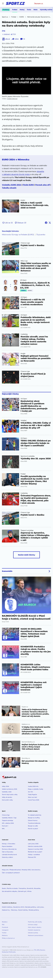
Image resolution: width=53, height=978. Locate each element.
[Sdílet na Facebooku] (46, 222)
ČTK (3, 31)
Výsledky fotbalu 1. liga (9, 818)
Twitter (4, 933)
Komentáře (7, 571)
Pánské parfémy (34, 910)
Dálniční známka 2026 (35, 846)
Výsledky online (46, 9)
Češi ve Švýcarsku (7, 852)
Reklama (5, 935)
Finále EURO (28, 185)
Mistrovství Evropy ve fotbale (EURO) (18, 234)
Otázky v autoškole (34, 854)
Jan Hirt (30, 792)
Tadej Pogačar (32, 794)
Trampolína (22, 888)
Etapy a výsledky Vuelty (35, 789)
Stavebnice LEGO (18, 907)
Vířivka (29, 891)
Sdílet (17, 39)
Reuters (42, 950)
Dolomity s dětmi (7, 857)
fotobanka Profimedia (9, 952)
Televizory (14, 910)
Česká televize (12, 99)
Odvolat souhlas (33, 933)
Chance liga (5, 815)
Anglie (23, 353)
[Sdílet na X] (50, 222)
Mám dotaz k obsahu (34, 927)
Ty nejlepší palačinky (34, 815)
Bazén (4, 888)
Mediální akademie (34, 930)
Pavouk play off (42, 185)
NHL (3, 828)
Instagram (5, 930)
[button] (10, 206)
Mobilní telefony (7, 907)
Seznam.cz (38, 3)
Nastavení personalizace (35, 935)
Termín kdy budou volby (10, 794)
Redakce (4, 922)
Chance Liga (25, 243)
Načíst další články (26, 555)
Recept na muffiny (34, 818)
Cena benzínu (35, 870)
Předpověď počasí (15, 870)
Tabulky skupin (9, 188)
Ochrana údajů (32, 924)
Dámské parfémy (30, 907)
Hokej (22, 9)
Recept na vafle (33, 826)
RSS (3, 924)
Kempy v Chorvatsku (8, 843)
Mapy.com (5, 870)
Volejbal (23, 420)
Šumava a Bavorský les (9, 849)
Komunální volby (7, 800)
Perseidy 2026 (26, 870)
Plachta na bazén (12, 888)
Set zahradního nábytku (9, 891)
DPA (38, 950)
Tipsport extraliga (27, 530)
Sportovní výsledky (28, 456)
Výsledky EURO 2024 (11, 185)
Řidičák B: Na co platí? (35, 852)
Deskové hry (6, 910)
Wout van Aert (32, 797)
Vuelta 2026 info (33, 786)
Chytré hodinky (23, 910)
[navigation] (3, 3)
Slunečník (30, 888)
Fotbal (14, 9)
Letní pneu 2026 (33, 843)
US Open (23, 280)
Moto (35, 9)
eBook (7, 39)
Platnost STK (32, 857)
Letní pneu (40, 907)
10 (24, 39)
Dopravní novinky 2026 (35, 849)
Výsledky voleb (6, 792)
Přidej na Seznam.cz (8, 938)
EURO (23, 200)
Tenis (29, 9)
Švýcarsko (40, 234)
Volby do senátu (7, 797)
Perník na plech (33, 828)
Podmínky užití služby (35, 922)
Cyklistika (24, 334)
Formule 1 (5, 826)
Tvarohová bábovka (34, 823)
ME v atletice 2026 (8, 823)
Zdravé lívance (32, 820)
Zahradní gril (22, 891)
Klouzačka (37, 888)
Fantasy (6, 9)
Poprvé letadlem (7, 846)
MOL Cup (24, 261)
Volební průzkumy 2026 (9, 789)
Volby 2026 (5, 786)
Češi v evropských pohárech (11, 873)
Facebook (5, 927)
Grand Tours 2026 (33, 800)
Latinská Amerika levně (9, 854)
